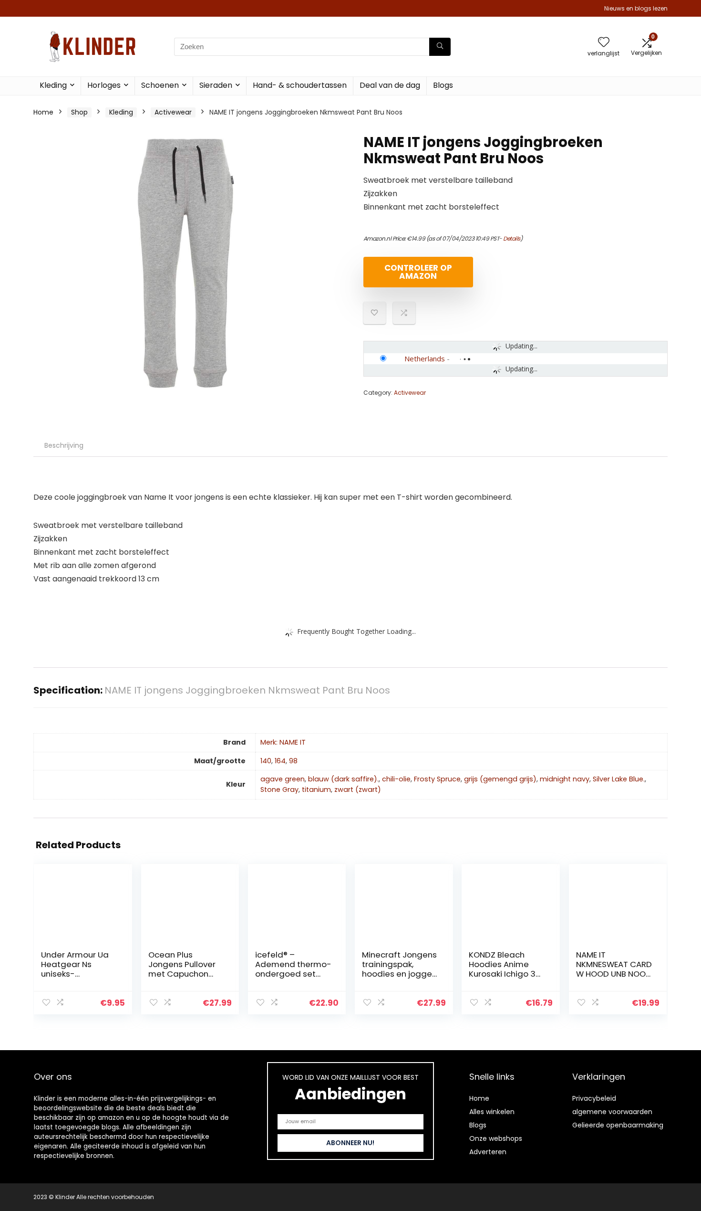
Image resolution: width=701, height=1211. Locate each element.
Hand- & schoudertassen (300, 85)
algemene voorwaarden (612, 1111)
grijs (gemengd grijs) (500, 779)
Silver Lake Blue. (619, 779)
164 (280, 761)
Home (43, 112)
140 (265, 761)
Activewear (173, 112)
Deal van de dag (390, 85)
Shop (79, 112)
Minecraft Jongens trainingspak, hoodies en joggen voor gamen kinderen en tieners (400, 974)
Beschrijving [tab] (63, 445)
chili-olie (396, 779)
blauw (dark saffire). (343, 779)
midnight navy (564, 779)
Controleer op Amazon (418, 272)
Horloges (104, 85)
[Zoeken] (440, 47)
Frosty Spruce (437, 779)
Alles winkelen (492, 1111)
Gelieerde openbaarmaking (617, 1125)
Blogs (443, 85)
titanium (316, 789)
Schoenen (160, 85)
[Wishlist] (603, 43)
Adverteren (487, 1152)
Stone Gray (279, 789)
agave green (282, 779)
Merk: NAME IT (283, 742)
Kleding (53, 85)
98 (293, 761)
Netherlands (424, 358)
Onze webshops (495, 1138)
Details (511, 238)
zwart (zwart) (357, 789)
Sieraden (215, 85)
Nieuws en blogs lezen (636, 8)
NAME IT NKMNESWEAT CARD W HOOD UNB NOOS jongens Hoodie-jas (614, 974)
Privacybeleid (594, 1098)
